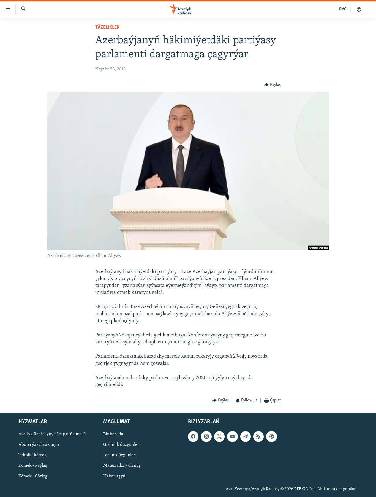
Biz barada (113, 434)
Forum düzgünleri (120, 455)
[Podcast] (271, 436)
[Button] (272, 84)
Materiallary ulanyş (121, 465)
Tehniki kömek (32, 455)
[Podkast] (359, 9)
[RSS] (258, 436)
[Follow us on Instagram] (206, 436)
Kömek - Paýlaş (32, 465)
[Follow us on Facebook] (193, 436)
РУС (343, 9)
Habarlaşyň (114, 476)
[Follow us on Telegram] (245, 436)
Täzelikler (107, 27)
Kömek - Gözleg (32, 476)
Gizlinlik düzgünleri (122, 444)
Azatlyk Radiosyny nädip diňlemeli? (52, 434)
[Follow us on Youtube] (232, 436)
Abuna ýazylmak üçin (38, 444)
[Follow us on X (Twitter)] (219, 436)
